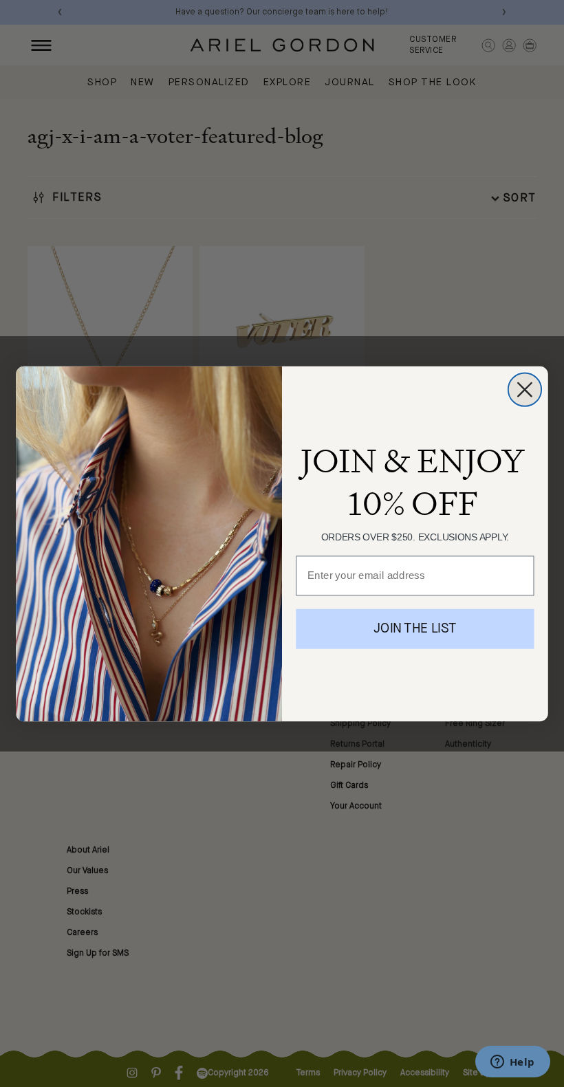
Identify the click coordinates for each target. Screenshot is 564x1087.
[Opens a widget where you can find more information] (512, 1063)
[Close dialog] (524, 389)
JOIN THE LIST (414, 628)
